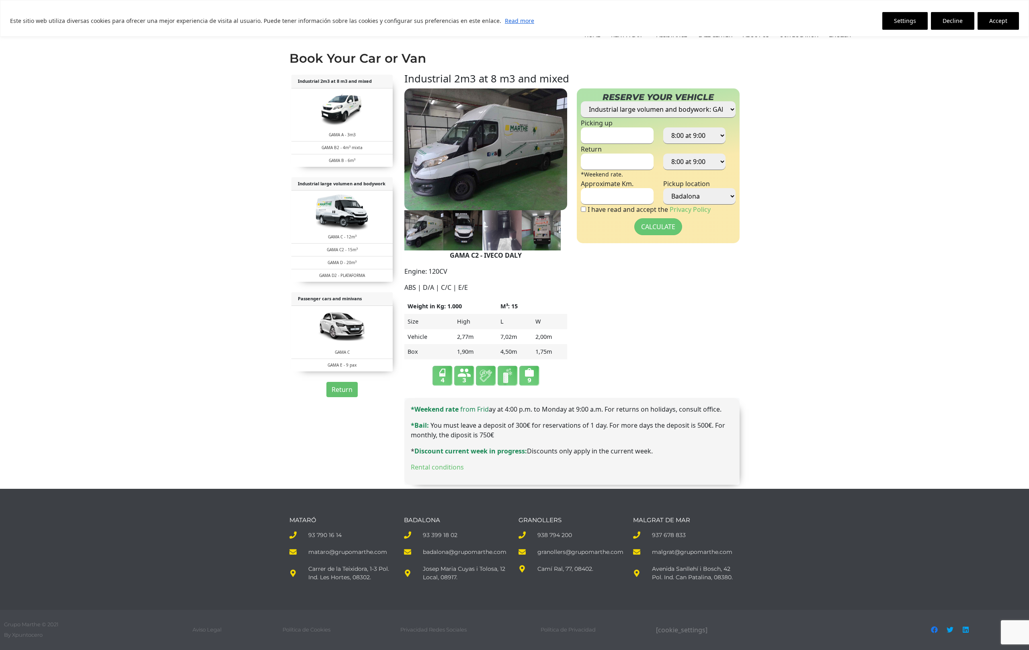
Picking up (597, 123)
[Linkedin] (966, 630)
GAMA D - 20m (342, 262)
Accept (998, 21)
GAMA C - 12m (342, 237)
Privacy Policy (690, 209)
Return (342, 389)
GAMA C (342, 352)
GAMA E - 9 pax (342, 365)
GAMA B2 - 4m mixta (342, 147)
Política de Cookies (306, 629)
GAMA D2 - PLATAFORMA (342, 275)
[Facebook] (934, 630)
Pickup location (686, 183)
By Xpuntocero (23, 635)
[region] (514, 18)
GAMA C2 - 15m (342, 249)
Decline (953, 21)
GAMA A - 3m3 (342, 134)
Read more (519, 21)
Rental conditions (437, 467)
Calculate (658, 226)
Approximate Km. (607, 183)
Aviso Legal (207, 629)
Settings (905, 21)
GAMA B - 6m (342, 160)
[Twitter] (950, 630)
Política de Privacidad (568, 629)
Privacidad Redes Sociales (433, 629)
